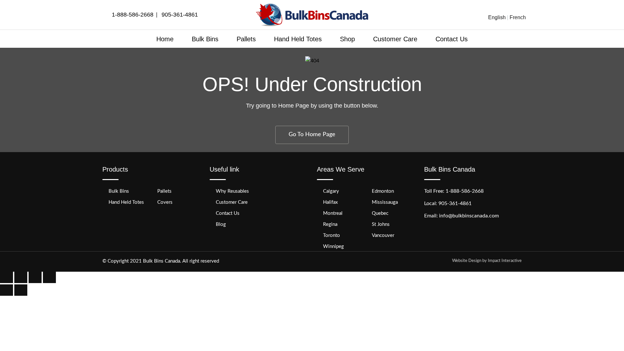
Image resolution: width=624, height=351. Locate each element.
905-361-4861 (180, 14)
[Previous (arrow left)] (6, 290)
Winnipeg (333, 246)
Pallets (246, 39)
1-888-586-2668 (132, 14)
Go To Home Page (312, 134)
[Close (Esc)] (6, 277)
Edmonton (383, 191)
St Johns (381, 224)
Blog (221, 224)
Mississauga (385, 202)
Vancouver (383, 235)
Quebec (380, 213)
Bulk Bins (205, 39)
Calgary (331, 191)
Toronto (331, 235)
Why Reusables (232, 191)
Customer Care (395, 39)
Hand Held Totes (298, 39)
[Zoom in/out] (49, 277)
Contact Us (452, 39)
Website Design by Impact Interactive (487, 261)
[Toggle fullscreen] (35, 277)
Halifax (330, 202)
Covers (165, 202)
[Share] (20, 277)
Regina (330, 224)
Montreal (333, 213)
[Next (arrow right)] (20, 290)
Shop (347, 39)
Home (165, 39)
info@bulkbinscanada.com (469, 215)
